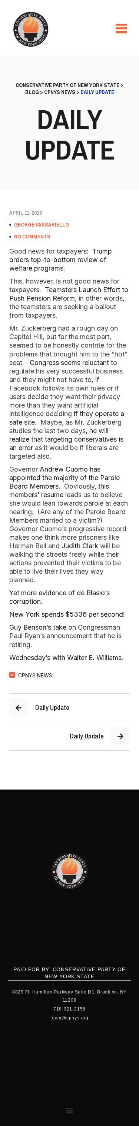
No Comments (32, 236)
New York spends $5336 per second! (67, 614)
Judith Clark (80, 546)
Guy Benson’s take (37, 627)
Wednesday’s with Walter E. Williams (65, 657)
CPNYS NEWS (35, 675)
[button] (69, 1111)
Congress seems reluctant (69, 362)
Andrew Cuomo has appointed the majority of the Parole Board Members (64, 477)
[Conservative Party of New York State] (32, 29)
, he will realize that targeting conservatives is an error (66, 439)
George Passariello (41, 224)
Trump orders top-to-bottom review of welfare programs (60, 259)
